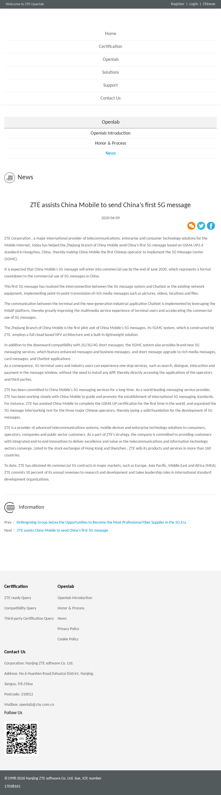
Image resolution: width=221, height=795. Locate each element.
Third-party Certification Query (29, 619)
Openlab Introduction (110, 133)
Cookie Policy (68, 639)
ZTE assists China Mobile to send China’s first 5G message (62, 530)
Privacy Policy (68, 629)
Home (110, 34)
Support (110, 85)
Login (193, 4)
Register (177, 4)
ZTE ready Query (17, 598)
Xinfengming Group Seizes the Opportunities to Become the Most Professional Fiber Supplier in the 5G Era (101, 522)
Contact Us (110, 98)
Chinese (209, 4)
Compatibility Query (20, 608)
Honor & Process (110, 143)
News (111, 153)
